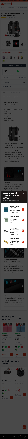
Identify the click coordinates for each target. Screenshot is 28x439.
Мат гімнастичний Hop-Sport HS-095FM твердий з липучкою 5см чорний (15, 229)
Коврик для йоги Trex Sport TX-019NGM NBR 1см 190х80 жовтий (14, 240)
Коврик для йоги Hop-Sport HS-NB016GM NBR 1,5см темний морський (15, 208)
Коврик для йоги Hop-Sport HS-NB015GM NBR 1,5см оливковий (15, 218)
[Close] (23, 193)
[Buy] (23, 209)
